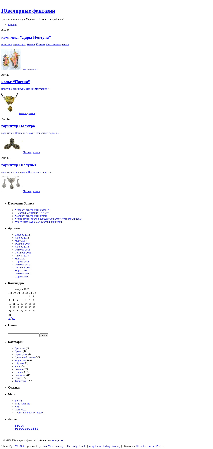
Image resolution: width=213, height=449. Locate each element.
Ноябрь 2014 (22, 237)
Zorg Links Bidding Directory (105, 446)
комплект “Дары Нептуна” (26, 37)
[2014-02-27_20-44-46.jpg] (11, 69)
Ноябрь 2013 (22, 246)
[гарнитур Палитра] (12, 152)
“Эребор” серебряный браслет (32, 209)
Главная (12, 24)
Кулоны (40, 44)
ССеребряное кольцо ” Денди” (32, 212)
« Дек (11, 318)
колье (18, 366)
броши (18, 351)
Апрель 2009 (22, 276)
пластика (6, 44)
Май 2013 (20, 258)
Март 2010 (21, 270)
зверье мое (21, 360)
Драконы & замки (25, 133)
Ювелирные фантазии (28, 11)
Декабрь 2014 (22, 234)
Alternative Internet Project (29, 412)
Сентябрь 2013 (23, 252)
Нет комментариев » (57, 44)
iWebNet (19, 446)
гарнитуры (19, 44)
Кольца (31, 44)
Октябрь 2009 (22, 273)
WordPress (20, 409)
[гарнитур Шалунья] (12, 191)
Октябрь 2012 (22, 264)
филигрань (21, 172)
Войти (18, 400)
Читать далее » (30, 69)
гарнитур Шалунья (18, 165)
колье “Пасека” (15, 82)
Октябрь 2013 (22, 249)
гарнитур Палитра (18, 126)
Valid (22, 403)
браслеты (20, 348)
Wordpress (57, 440)
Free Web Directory (53, 446)
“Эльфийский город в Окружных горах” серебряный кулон (48, 218)
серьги (18, 378)
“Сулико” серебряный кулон (31, 215)
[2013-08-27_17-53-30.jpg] (9, 113)
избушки (19, 363)
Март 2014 (21, 240)
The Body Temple (77, 446)
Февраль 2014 (22, 243)
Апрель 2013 (22, 261)
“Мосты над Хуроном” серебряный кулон (38, 221)
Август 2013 (22, 255)
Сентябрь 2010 (23, 267)
